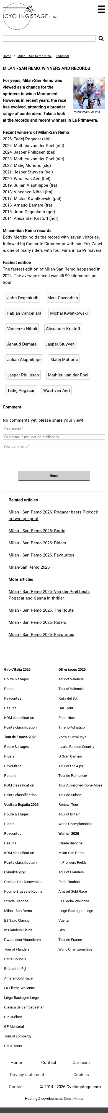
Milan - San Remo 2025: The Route (41, 610)
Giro (61, 929)
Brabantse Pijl (15, 968)
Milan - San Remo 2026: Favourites (41, 555)
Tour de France (70, 939)
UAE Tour (65, 707)
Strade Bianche (16, 900)
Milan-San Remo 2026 (29, 567)
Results (10, 707)
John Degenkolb (22, 297)
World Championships (75, 823)
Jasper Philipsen (23, 375)
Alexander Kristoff (63, 328)
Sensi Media (73, 1098)
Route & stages (16, 678)
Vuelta (63, 920)
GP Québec (13, 1016)
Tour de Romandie (72, 775)
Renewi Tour (68, 804)
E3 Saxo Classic (17, 920)
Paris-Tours (13, 1045)
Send (54, 475)
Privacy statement (27, 1074)
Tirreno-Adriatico (71, 727)
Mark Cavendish (62, 297)
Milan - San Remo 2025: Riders (37, 622)
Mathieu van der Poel (68, 375)
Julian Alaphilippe (24, 359)
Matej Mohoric (64, 359)
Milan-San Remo (71, 852)
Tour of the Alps (70, 765)
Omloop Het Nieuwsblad (23, 881)
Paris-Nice (66, 717)
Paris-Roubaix (15, 958)
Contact (16, 1086)
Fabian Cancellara (24, 313)
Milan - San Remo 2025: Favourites (41, 634)
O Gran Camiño (70, 756)
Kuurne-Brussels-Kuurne (23, 891)
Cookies (81, 1074)
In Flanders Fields (18, 929)
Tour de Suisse (70, 794)
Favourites (12, 698)
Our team (81, 1062)
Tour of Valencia (71, 678)
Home (7, 56)
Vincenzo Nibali (22, 328)
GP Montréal (14, 1026)
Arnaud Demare (22, 344)
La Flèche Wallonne (19, 987)
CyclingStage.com (33, 16)
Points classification (20, 727)
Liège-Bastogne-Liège (21, 997)
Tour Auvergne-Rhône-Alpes (80, 785)
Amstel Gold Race (18, 978)
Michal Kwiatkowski (69, 313)
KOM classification (19, 717)
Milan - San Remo (18, 910)
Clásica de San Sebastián (24, 1007)
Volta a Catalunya (72, 736)
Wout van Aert (56, 390)
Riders (9, 688)
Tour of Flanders (17, 949)
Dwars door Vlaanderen (22, 939)
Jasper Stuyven (60, 344)
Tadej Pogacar (20, 390)
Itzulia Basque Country (76, 746)
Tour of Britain (69, 814)
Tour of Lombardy (18, 1036)
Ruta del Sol (68, 698)
